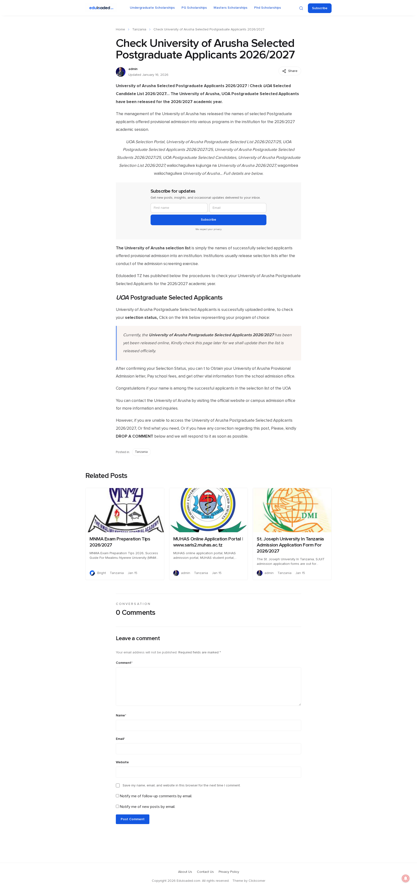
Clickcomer (257, 880)
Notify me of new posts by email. (147, 807)
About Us (185, 872)
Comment (124, 663)
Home (120, 29)
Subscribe (319, 8)
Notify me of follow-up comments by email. (156, 796)
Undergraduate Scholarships (152, 7)
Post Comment (133, 819)
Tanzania (139, 29)
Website (122, 762)
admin (133, 69)
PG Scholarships (194, 7)
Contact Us (205, 872)
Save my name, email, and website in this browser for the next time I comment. (182, 785)
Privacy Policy (229, 872)
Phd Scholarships (267, 7)
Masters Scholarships (230, 7)
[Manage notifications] (406, 878)
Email (120, 739)
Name (121, 715)
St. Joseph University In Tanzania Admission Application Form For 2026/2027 (290, 545)
